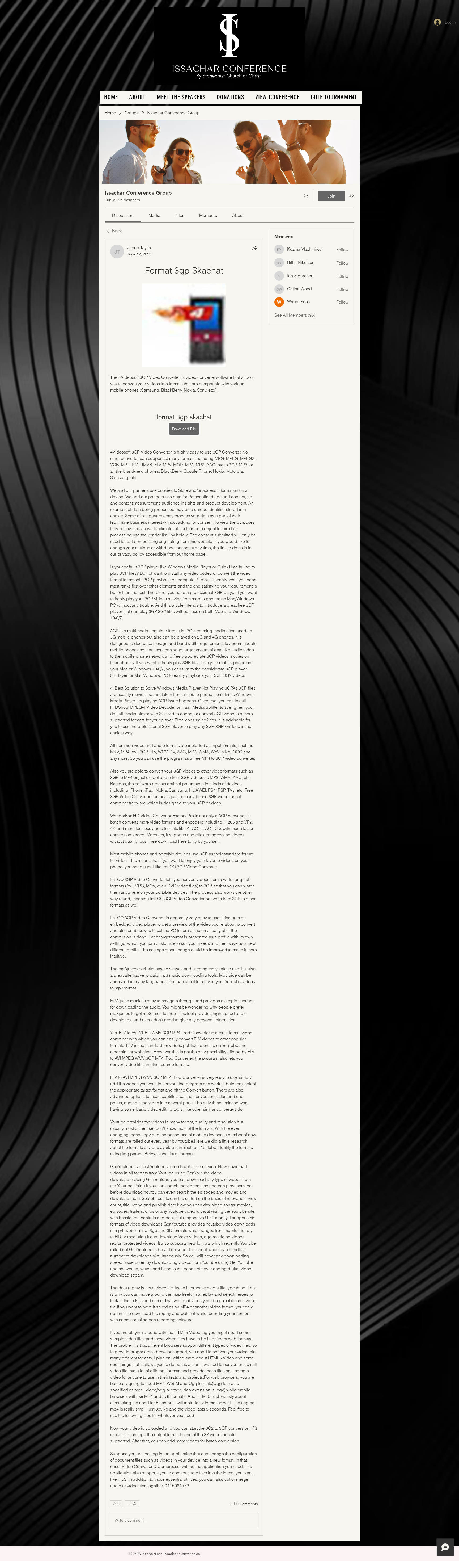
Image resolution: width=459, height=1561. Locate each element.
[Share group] (351, 195)
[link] (122, 215)
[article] (184, 887)
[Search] (306, 196)
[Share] (255, 248)
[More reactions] (132, 1503)
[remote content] (184, 325)
